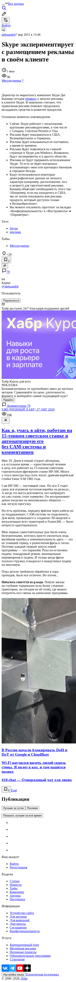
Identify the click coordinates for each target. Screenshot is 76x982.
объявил (30, 98)
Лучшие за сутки (13, 808)
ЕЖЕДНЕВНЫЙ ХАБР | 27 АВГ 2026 (28, 409)
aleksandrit (8, 34)
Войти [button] (6, 25)
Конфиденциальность (25, 931)
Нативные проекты (23, 952)
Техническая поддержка (42, 974)
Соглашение (18, 927)
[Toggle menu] (3, 4)
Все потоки (16, 3)
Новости (16, 884)
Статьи (14, 881)
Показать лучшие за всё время (22, 815)
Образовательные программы (30, 955)
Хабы (13, 888)
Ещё (14, 790)
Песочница (17, 899)
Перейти (8, 399)
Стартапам (17, 959)
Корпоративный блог (24, 945)
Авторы (15, 895)
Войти (14, 863)
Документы (18, 924)
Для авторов (18, 916)
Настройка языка (13, 974)
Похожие (32, 808)
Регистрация (18, 867)
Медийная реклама (23, 948)
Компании (17, 892)
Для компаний (20, 920)
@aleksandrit (10, 286)
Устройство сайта (22, 913)
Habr (24, 978)
